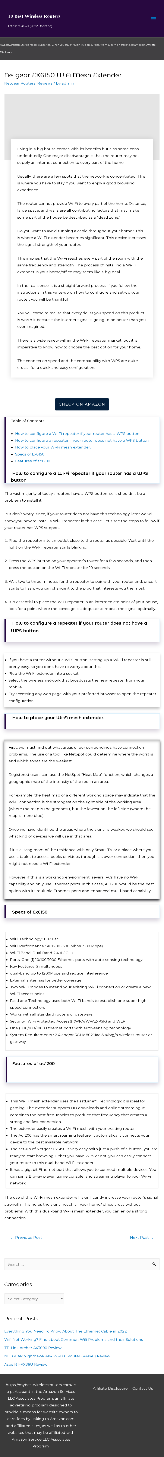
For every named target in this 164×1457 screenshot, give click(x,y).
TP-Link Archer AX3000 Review (33, 1347)
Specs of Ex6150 (29, 454)
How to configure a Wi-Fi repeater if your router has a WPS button (77, 433)
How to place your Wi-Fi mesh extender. (53, 447)
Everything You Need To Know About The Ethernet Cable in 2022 (65, 1331)
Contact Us (142, 1388)
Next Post (142, 1237)
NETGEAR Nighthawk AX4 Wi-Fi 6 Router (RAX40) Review (57, 1356)
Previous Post (26, 1237)
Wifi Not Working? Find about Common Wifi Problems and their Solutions (73, 1339)
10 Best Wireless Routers (34, 16)
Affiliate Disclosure (110, 1388)
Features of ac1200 (32, 461)
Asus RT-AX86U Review (25, 1364)
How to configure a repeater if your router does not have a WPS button (82, 440)
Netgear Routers (19, 83)
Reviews (45, 83)
